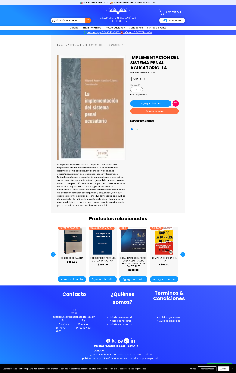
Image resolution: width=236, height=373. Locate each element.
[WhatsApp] (120, 341)
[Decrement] (132, 89)
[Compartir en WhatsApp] (137, 129)
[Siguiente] (182, 254)
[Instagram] (114, 341)
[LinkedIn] (132, 341)
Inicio (60, 44)
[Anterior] (53, 254)
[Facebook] (108, 341)
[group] (118, 254)
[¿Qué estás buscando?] (88, 20)
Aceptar (223, 368)
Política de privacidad (137, 368)
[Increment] (141, 89)
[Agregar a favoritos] (175, 103)
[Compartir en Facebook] (132, 129)
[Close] (232, 368)
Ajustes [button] (193, 368)
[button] (172, 12)
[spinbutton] (136, 89)
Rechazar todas (207, 368)
